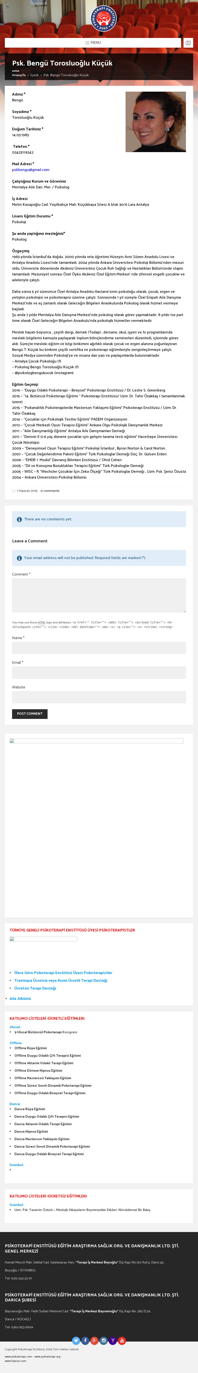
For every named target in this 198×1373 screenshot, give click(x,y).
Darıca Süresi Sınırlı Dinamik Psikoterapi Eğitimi (52, 1147)
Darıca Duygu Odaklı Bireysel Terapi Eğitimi (49, 1154)
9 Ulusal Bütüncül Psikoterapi (38, 1032)
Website (18, 687)
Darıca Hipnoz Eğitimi (31, 1132)
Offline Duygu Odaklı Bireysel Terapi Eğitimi (49, 1093)
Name (18, 638)
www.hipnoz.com (15, 1361)
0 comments (50, 491)
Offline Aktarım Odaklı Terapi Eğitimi (43, 1063)
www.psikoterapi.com (18, 1356)
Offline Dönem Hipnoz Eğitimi (38, 1071)
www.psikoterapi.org (47, 1356)
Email (17, 663)
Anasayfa (19, 75)
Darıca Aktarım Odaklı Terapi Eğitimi (43, 1124)
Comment (21, 574)
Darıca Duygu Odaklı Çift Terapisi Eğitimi (46, 1117)
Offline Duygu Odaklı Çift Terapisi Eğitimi (47, 1056)
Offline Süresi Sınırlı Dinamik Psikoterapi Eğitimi (53, 1086)
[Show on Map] (188, 43)
